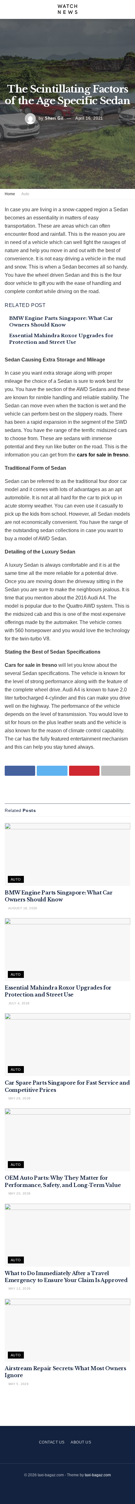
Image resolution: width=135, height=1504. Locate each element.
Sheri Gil (54, 118)
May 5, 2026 (18, 1384)
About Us (81, 1442)
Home (10, 194)
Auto (25, 194)
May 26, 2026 (18, 1098)
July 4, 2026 (18, 1003)
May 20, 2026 (18, 1193)
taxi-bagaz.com (98, 1475)
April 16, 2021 (89, 118)
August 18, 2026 (22, 908)
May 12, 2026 (18, 1288)
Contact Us (52, 1442)
